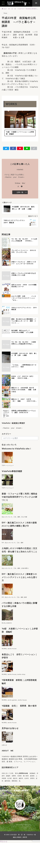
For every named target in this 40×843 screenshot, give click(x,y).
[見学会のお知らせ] (7, 741)
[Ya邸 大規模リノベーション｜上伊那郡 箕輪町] (7, 645)
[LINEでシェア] (27, 148)
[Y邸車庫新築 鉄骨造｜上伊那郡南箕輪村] (7, 696)
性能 (25, 517)
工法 (22, 517)
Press (5, 13)
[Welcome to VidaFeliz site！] (7, 461)
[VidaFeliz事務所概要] (7, 484)
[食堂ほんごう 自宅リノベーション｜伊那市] (7, 670)
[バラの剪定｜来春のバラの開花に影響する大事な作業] (7, 619)
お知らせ (4, 745)
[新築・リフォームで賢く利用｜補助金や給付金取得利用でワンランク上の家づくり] (7, 513)
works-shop (21, 674)
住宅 (26, 759)
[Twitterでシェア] (6, 148)
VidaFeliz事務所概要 (12, 471)
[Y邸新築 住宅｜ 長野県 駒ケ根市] (7, 719)
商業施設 (34, 759)
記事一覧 (20, 192)
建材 (25, 597)
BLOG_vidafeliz (7, 623)
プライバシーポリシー (23, 824)
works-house (12, 648)
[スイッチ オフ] (29, 3)
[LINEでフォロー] (22, 186)
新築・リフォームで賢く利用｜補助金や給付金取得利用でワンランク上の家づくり (19, 496)
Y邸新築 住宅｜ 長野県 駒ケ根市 (19, 706)
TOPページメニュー (8, 465)
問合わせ (3, 841)
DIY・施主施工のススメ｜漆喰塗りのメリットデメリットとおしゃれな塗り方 (19, 577)
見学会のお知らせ (10, 728)
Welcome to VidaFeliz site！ (17, 448)
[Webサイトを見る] (18, 186)
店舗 (29, 759)
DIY (3, 542)
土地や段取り (25, 568)
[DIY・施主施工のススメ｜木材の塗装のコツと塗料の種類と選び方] (7, 539)
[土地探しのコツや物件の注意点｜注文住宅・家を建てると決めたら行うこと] (7, 564)
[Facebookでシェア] (13, 148)
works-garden (12, 700)
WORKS (4, 648)
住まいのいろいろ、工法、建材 (11, 517)
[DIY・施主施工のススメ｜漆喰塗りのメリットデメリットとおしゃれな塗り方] (7, 593)
